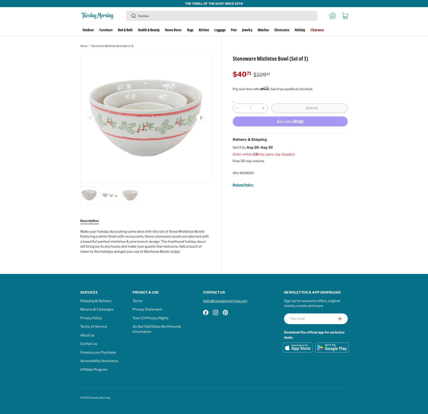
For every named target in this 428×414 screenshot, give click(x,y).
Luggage (220, 29)
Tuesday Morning (100, 397)
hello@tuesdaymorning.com (225, 301)
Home (83, 46)
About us (87, 335)
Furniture (106, 29)
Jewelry (247, 29)
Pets (234, 29)
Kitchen (204, 29)
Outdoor (88, 29)
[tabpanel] (145, 241)
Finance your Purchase (98, 352)
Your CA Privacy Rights (151, 318)
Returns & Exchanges (97, 309)
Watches (263, 29)
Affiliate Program (93, 370)
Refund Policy (243, 185)
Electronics (281, 29)
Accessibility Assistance (99, 361)
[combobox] (221, 16)
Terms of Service (93, 327)
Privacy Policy (91, 318)
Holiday (300, 29)
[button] (345, 16)
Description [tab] (89, 221)
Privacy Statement (147, 309)
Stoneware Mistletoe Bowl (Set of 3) (112, 46)
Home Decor (173, 29)
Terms (138, 301)
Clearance (317, 29)
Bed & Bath (125, 29)
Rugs (190, 29)
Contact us (88, 344)
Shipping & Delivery (95, 301)
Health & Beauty (149, 29)
